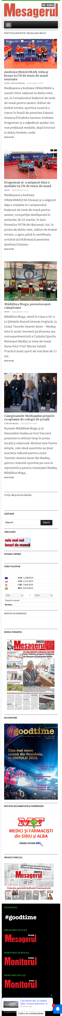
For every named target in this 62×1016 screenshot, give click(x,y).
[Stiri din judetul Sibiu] (31, 10)
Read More (9, 137)
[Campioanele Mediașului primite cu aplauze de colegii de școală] (30, 392)
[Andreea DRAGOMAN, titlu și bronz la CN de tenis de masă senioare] (30, 53)
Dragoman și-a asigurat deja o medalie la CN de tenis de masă (27, 184)
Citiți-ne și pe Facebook (18, 495)
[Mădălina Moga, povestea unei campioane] (30, 280)
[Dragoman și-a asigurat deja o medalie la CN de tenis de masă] (30, 164)
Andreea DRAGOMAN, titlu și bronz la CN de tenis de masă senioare (26, 75)
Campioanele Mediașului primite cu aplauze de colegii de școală (29, 417)
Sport (7, 83)
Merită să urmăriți (15, 613)
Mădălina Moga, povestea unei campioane (27, 306)
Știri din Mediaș (17, 83)
